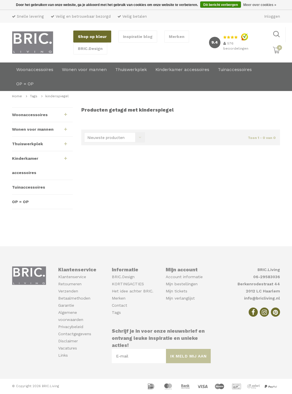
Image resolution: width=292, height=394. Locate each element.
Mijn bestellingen (182, 284)
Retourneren (70, 284)
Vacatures (67, 348)
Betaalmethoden (74, 298)
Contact (119, 305)
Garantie (66, 305)
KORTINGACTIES (128, 284)
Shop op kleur (92, 36)
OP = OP (25, 83)
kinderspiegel (57, 96)
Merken (176, 36)
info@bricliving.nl (262, 298)
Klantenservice (72, 276)
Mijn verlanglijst (180, 298)
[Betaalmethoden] (151, 386)
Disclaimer (68, 341)
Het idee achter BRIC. (132, 291)
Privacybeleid (70, 326)
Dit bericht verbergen (220, 5)
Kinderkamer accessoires (182, 69)
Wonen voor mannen (84, 69)
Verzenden (68, 291)
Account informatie (184, 276)
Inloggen (272, 16)
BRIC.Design (90, 48)
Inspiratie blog (138, 36)
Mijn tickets (176, 291)
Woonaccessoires (34, 69)
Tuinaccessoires (235, 69)
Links (63, 355)
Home (17, 96)
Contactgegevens (74, 334)
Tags (33, 96)
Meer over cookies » (259, 5)
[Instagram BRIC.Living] (264, 312)
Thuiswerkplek (131, 69)
